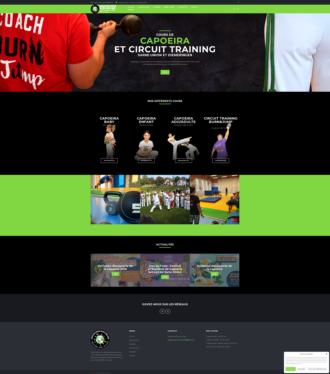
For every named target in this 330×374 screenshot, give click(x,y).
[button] (326, 354)
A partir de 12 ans (183, 125)
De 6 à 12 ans (146, 125)
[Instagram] (237, 9)
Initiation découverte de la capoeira (214, 267)
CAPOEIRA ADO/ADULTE (183, 120)
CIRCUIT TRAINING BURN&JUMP (221, 120)
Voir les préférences (317, 369)
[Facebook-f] (234, 9)
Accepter (291, 369)
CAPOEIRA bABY (109, 120)
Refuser (301, 369)
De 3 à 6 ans (109, 125)
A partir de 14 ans (220, 128)
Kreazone (93, 372)
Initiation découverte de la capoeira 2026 (115, 267)
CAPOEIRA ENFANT (146, 120)
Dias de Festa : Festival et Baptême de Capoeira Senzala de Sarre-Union (165, 269)
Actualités (165, 244)
